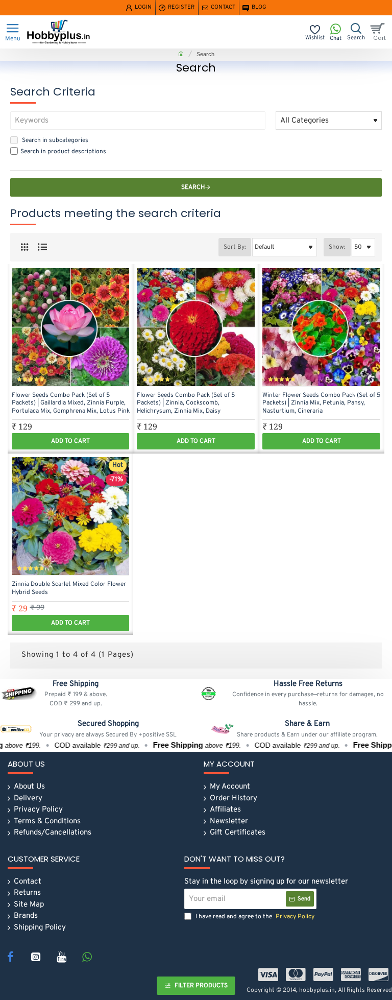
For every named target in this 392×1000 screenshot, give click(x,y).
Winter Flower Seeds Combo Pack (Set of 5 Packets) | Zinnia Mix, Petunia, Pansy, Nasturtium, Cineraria (321, 403)
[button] (71, 441)
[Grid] (24, 247)
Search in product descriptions (63, 152)
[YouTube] (61, 956)
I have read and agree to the (254, 917)
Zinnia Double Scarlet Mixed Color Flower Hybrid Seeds (69, 589)
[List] (42, 247)
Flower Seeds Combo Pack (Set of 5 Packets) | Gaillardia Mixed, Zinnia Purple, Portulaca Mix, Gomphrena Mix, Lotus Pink (71, 403)
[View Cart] (379, 32)
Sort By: (235, 247)
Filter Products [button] (201, 986)
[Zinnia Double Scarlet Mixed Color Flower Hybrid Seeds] (71, 516)
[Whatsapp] (87, 956)
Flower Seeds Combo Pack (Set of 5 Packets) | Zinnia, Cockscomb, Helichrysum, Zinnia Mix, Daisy (186, 403)
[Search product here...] (355, 32)
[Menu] (13, 32)
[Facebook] (10, 956)
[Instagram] (36, 956)
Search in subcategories (54, 140)
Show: (337, 247)
